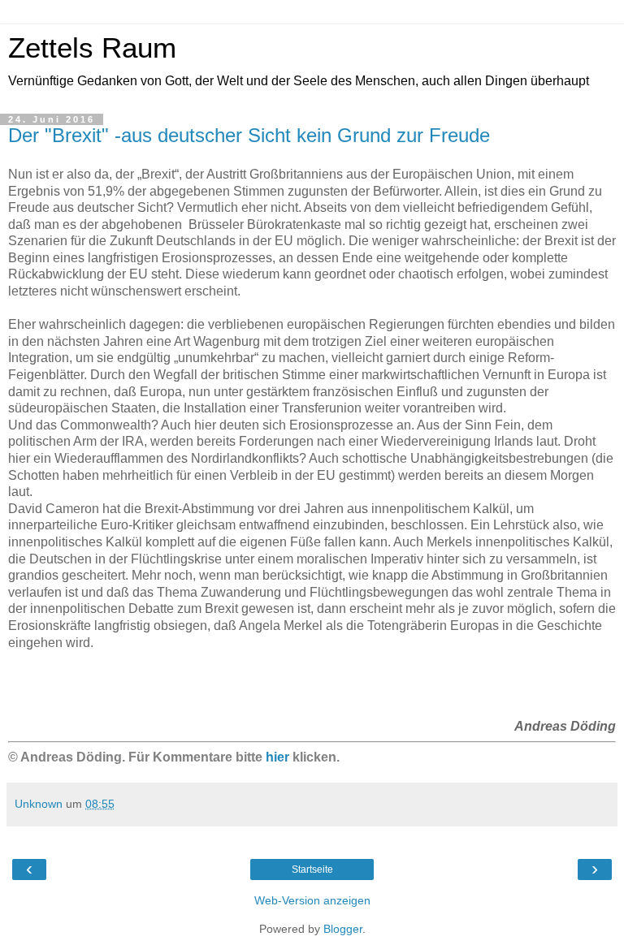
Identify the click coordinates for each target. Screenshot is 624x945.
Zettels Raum (92, 47)
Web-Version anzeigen (312, 900)
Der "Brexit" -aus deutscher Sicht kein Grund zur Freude (249, 135)
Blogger (342, 928)
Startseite (312, 869)
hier (277, 757)
